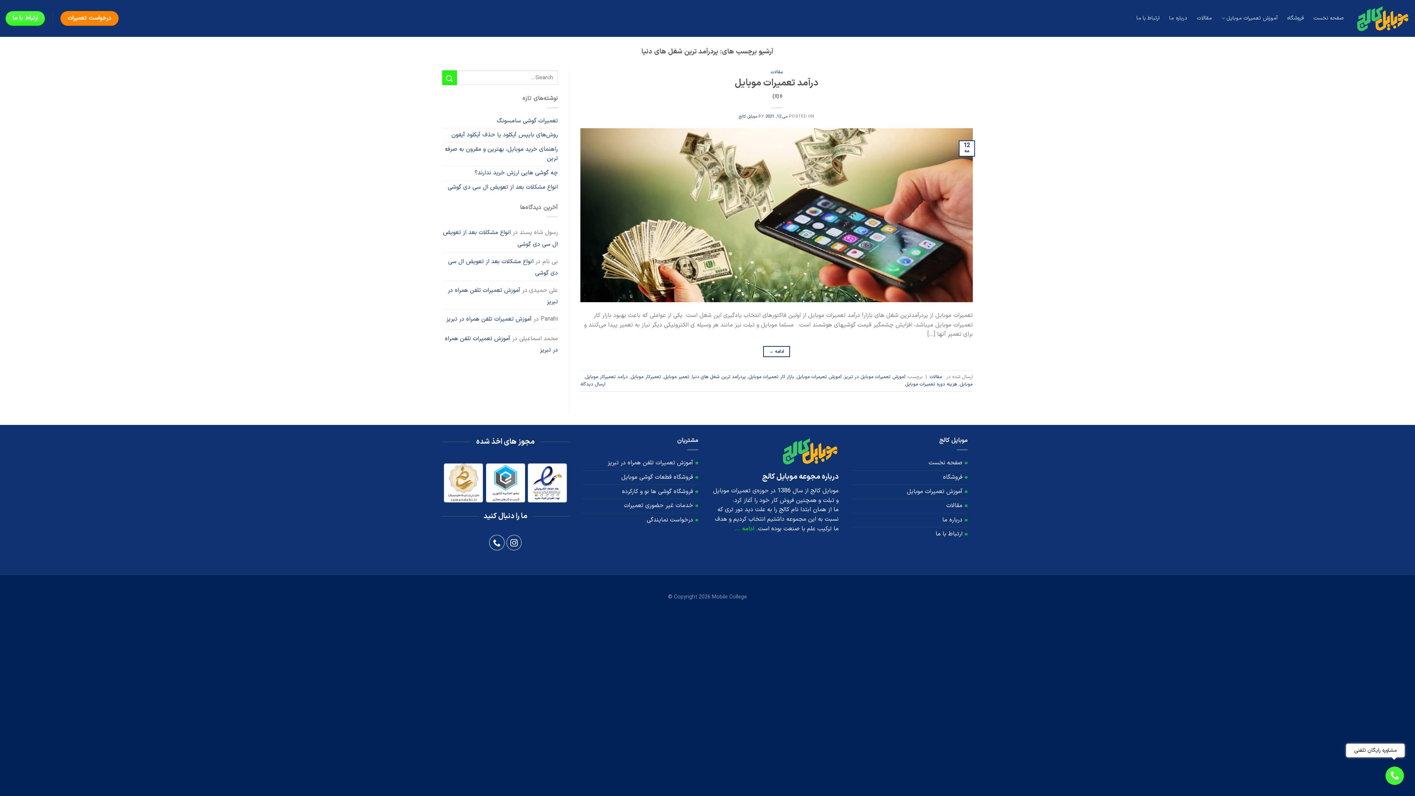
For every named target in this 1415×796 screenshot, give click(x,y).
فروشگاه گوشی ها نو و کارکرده (657, 491)
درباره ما (1178, 18)
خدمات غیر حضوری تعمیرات (658, 505)
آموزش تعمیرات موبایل (1252, 18)
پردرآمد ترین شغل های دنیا (719, 376)
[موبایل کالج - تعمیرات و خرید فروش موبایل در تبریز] (1382, 18)
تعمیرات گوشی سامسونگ (527, 120)
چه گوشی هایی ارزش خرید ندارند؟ (516, 172)
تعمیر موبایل (676, 376)
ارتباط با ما (1148, 18)
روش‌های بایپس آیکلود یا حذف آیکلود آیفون (504, 134)
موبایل (966, 384)
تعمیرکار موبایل (645, 376)
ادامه (776, 351)
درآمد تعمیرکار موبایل (606, 376)
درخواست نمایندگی (670, 520)
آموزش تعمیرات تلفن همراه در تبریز (503, 296)
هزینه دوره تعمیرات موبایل (931, 384)
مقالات (1204, 18)
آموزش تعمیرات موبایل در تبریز (874, 376)
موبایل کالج (748, 117)
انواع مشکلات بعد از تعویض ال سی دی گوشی (503, 187)
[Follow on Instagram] (514, 543)
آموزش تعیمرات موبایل (819, 376)
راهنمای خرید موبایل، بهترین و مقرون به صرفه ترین (501, 154)
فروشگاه (1295, 18)
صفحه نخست (1328, 18)
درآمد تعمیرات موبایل (776, 88)
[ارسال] (449, 77)
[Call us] (497, 543)
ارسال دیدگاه (592, 384)
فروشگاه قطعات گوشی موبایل (657, 477)
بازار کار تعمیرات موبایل (771, 376)
